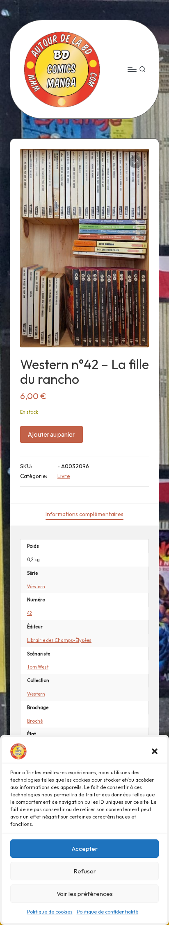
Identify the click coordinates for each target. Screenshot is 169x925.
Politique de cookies (50, 912)
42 (29, 613)
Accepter (85, 848)
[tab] (84, 514)
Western (36, 586)
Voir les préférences (85, 894)
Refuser (84, 871)
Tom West (37, 667)
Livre (63, 476)
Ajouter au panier (51, 434)
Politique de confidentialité (107, 912)
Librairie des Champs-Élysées (59, 640)
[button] (155, 751)
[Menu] (132, 69)
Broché (35, 721)
